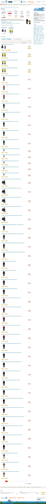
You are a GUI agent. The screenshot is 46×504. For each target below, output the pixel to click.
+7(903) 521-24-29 (20, 498)
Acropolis (35, 26)
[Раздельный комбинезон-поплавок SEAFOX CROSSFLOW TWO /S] (4, 55)
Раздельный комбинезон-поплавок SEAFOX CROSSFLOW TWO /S (9, 52)
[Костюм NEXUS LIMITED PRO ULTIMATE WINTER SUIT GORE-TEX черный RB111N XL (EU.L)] (4, 237)
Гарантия (12, 4)
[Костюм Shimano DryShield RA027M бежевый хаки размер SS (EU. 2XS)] (4, 474)
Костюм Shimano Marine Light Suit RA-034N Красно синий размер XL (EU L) (10, 334)
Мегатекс (39, 43)
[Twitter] (28, 483)
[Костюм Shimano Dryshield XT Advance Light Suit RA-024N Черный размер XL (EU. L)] (4, 447)
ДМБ (36, 43)
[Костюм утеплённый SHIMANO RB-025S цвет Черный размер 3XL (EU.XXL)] (4, 106)
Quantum (40, 37)
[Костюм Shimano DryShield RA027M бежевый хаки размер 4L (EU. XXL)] (4, 465)
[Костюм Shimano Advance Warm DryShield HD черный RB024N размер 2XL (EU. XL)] (4, 209)
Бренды (21, 4)
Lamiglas (35, 33)
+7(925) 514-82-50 (30, 2)
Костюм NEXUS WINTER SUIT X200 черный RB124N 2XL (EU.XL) (9, 279)
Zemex (41, 42)
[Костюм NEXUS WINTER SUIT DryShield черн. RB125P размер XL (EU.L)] (4, 174)
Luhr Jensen (42, 33)
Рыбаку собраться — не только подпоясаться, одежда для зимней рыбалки (10, 23)
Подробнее (29, 48)
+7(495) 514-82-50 (12, 498)
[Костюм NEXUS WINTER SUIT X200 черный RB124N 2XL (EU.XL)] (4, 282)
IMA (39, 32)
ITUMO (42, 32)
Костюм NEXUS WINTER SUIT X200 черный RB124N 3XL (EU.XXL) (9, 288)
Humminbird (35, 32)
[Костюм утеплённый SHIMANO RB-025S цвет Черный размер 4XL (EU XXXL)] (4, 115)
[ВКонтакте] (27, 483)
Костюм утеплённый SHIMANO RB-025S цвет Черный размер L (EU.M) (10, 121)
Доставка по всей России (39, 9)
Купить (29, 47)
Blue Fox (39, 27)
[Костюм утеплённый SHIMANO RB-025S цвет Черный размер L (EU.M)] (4, 124)
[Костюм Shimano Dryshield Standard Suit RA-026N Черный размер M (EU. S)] (4, 383)
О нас (19, 4)
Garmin (41, 30)
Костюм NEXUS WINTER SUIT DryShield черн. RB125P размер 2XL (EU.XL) (10, 148)
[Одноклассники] (29, 483)
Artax (41, 26)
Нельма (42, 43)
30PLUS (38, 25)
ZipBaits (35, 43)
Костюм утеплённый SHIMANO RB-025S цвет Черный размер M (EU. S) (10, 130)
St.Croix (34, 39)
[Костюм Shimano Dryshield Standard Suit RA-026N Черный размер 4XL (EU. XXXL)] (4, 365)
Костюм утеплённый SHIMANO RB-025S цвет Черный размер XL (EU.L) (10, 139)
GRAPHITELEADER (36, 31)
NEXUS (43, 35)
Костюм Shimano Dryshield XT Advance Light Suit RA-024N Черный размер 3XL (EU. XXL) (12, 407)
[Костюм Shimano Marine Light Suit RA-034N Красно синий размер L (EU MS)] (4, 328)
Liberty (40, 33)
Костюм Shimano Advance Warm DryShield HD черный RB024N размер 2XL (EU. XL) (11, 206)
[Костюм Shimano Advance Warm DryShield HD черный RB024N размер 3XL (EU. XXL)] (4, 218)
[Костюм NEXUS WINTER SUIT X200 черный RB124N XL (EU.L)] (4, 273)
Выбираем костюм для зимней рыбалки (6, 22)
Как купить (24, 4)
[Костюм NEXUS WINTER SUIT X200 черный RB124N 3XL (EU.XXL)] (4, 292)
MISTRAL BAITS (37, 35)
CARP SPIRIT (41, 28)
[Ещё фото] (7, 53)
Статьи (27, 4)
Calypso (38, 28)
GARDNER (38, 30)
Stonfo (37, 39)
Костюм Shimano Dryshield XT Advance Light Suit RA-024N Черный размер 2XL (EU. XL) (12, 398)
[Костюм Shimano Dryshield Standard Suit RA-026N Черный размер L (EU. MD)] (4, 374)
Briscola (42, 27)
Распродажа (6, 4)
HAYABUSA (40, 31)
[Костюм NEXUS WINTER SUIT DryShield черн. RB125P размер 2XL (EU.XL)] (4, 150)
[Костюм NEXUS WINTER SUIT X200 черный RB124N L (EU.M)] (4, 264)
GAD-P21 (35, 30)
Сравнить (3, 65)
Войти (44, 4)
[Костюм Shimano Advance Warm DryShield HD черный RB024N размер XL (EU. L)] (4, 200)
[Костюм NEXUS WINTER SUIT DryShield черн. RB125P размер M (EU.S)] (4, 168)
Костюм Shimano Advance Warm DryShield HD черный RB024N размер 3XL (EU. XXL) (11, 215)
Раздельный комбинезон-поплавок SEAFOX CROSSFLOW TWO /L (11, 28)
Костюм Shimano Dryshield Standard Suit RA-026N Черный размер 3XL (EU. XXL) (11, 352)
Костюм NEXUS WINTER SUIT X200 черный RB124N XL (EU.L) (8, 270)
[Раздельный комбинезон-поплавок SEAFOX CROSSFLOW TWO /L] (11, 31)
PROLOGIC (36, 37)
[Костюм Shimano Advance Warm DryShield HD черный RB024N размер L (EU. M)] (4, 191)
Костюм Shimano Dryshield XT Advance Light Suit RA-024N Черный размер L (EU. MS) (12, 425)
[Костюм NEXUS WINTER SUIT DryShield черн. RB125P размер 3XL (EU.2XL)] (4, 156)
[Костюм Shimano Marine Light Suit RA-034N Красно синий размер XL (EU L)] (4, 337)
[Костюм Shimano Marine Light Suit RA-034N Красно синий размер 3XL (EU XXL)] (4, 310)
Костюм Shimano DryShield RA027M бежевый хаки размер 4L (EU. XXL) (10, 462)
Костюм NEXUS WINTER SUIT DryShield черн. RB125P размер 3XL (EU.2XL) (10, 154)
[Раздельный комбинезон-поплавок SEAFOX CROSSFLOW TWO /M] (4, 63)
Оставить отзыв (43, 492)
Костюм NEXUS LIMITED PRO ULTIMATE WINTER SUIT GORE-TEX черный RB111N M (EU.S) (12, 224)
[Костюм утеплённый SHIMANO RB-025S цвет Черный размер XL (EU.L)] (4, 143)
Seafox (43, 38)
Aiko (37, 26)
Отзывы (1, 490)
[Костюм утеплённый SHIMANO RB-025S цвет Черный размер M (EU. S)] (4, 133)
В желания (6, 65)
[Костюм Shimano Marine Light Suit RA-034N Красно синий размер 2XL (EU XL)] (4, 301)
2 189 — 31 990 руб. (3, 11)
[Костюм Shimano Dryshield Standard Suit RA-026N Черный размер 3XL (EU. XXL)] (4, 355)
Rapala (43, 37)
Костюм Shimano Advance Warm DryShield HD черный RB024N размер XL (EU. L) (11, 197)
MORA (41, 35)
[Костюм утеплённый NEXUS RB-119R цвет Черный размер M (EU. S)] (4, 79)
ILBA (38, 32)
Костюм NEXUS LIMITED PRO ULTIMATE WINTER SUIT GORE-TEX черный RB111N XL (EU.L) (12, 233)
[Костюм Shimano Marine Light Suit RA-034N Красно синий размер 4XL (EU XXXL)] (4, 319)
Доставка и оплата (16, 4)
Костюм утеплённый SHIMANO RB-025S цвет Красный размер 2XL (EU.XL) (10, 84)
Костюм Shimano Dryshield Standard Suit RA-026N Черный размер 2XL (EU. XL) (11, 343)
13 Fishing (35, 25)
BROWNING (35, 28)
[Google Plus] (30, 483)
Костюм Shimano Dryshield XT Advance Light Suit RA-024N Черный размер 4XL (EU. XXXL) (12, 416)
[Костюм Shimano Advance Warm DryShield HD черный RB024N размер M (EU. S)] (4, 182)
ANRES (39, 26)
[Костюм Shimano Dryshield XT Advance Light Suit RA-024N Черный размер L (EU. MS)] (4, 429)
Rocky (34, 38)
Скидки (9, 4)
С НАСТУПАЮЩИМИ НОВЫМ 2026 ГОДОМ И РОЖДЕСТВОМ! (39, 17)
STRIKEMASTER (36, 40)
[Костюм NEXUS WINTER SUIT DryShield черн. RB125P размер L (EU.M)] (4, 162)
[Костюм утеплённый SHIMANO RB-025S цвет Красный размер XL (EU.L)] (4, 97)
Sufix (39, 40)
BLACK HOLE (35, 27)
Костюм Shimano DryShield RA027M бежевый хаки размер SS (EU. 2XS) (10, 471)
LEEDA (37, 33)
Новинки (2, 4)
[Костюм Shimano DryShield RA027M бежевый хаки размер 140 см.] (4, 456)
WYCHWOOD (35, 42)
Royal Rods (37, 38)
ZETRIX (43, 42)
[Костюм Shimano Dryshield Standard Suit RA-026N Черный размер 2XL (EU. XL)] (4, 346)
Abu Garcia (41, 25)
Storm (39, 39)
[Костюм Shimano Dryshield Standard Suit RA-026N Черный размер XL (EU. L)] (4, 392)
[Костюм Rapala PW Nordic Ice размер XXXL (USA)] (4, 30)
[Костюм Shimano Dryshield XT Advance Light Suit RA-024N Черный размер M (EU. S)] (4, 438)
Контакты (30, 4)
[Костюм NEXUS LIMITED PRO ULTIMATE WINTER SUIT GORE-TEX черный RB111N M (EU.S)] (4, 228)
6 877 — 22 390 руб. (9, 11)
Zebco (38, 42)
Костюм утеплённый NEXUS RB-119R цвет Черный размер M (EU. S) (9, 75)
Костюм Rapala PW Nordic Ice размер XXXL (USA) (4, 27)
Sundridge (42, 40)
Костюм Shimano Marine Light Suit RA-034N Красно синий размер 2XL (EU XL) (11, 297)
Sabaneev (40, 38)
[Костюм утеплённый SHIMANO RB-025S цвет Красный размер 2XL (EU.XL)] (4, 88)
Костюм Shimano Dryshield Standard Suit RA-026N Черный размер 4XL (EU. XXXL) (11, 361)
